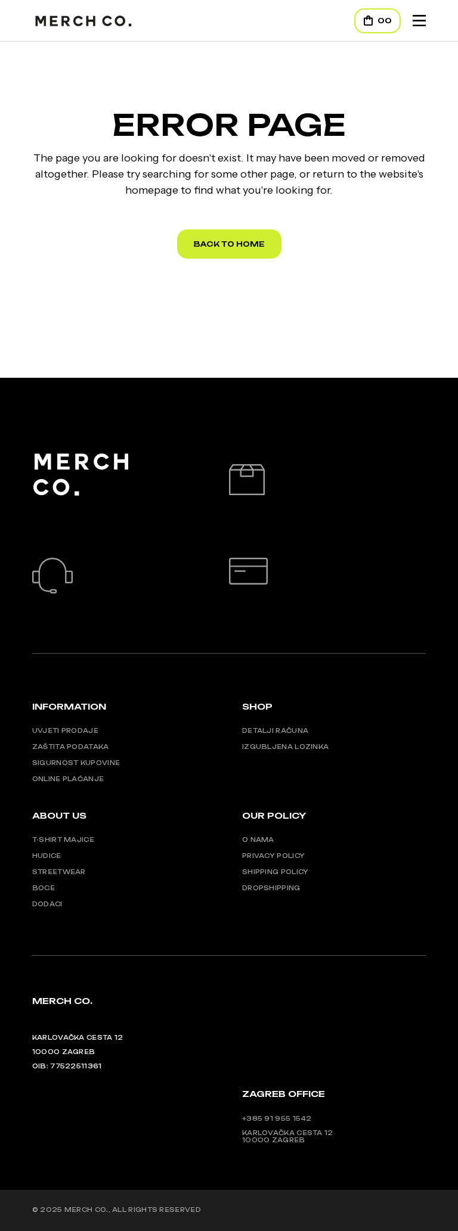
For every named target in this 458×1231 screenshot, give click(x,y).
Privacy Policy (273, 855)
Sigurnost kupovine (76, 762)
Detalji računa (275, 730)
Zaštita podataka (70, 746)
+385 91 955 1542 (277, 1118)
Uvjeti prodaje (65, 730)
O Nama (258, 839)
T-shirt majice (63, 839)
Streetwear (59, 871)
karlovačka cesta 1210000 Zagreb (287, 1136)
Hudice (46, 855)
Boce (43, 887)
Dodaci (47, 903)
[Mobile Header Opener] (419, 20)
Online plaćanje (68, 778)
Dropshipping (271, 887)
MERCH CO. (86, 1209)
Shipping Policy (275, 871)
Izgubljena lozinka (285, 746)
